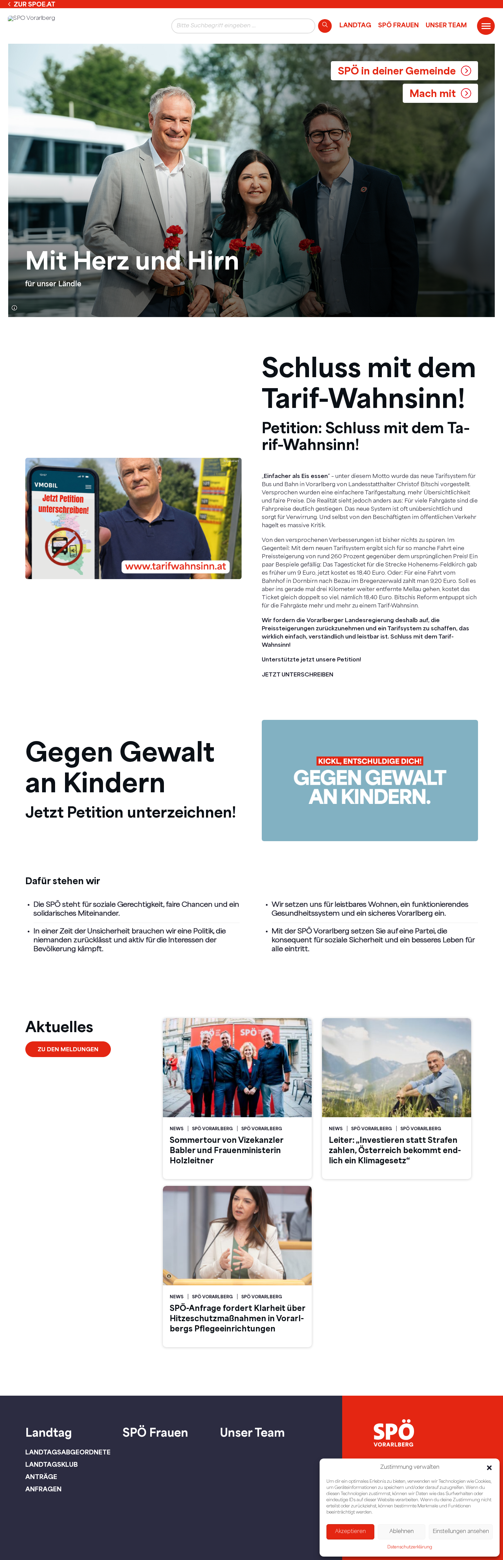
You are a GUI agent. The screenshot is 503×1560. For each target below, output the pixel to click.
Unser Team (446, 25)
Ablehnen (401, 1531)
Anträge (41, 1477)
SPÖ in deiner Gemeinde (397, 70)
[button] (489, 1467)
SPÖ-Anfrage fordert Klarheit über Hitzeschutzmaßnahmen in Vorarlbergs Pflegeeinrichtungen (238, 1318)
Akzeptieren (350, 1531)
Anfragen (43, 1489)
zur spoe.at (34, 4)
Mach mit (433, 93)
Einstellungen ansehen (461, 1531)
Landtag (355, 25)
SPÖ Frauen (398, 25)
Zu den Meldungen (68, 1049)
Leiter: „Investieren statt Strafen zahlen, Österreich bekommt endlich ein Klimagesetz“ (395, 1150)
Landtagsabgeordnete (68, 1452)
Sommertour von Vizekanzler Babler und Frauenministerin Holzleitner (226, 1150)
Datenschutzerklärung (409, 1547)
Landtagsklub (51, 1464)
